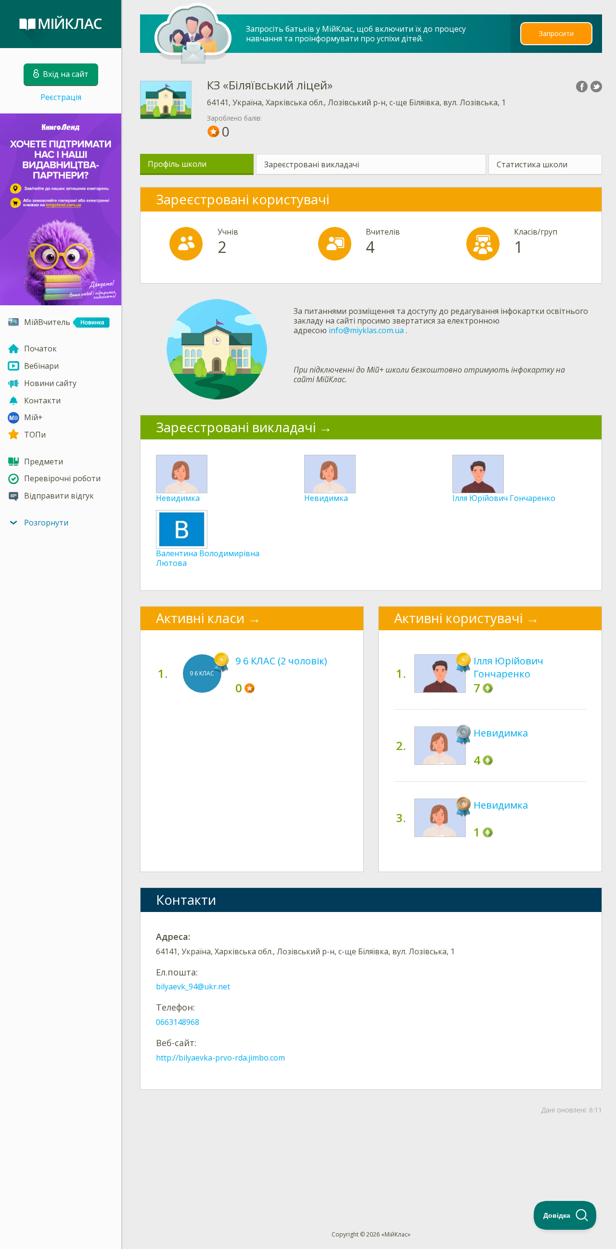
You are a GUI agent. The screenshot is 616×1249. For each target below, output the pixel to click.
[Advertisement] (371, 1157)
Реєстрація (60, 97)
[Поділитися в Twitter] (596, 86)
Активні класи (200, 618)
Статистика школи (532, 164)
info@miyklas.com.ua (366, 330)
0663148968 (177, 1022)
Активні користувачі (458, 618)
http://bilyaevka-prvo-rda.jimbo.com (220, 1057)
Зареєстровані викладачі (311, 164)
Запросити (556, 33)
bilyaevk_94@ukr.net (193, 986)
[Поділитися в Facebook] (582, 86)
